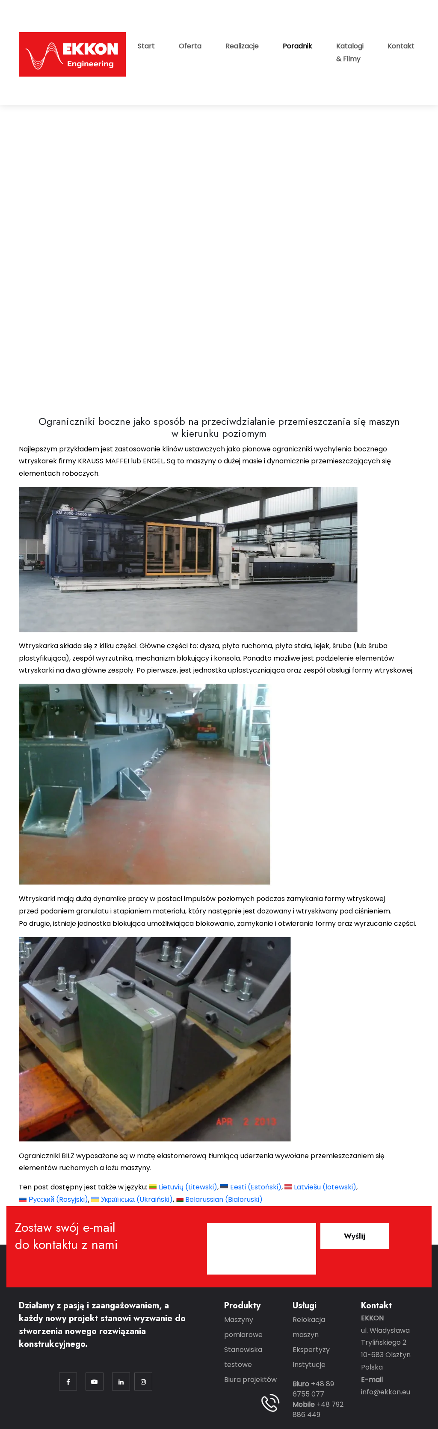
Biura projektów (250, 1380)
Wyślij (354, 1236)
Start (146, 46)
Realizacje (242, 46)
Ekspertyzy (311, 1350)
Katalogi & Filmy (350, 52)
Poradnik (297, 46)
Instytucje (309, 1365)
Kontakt (401, 46)
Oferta (190, 46)
